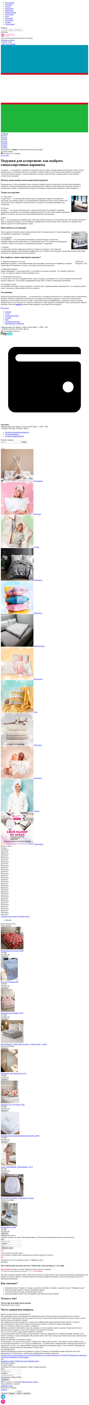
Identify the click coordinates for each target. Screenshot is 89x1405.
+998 (8, 44)
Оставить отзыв (23, 916)
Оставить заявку (23, 1357)
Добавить (5, 957)
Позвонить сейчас (7, 1361)
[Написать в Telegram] (3, 1398)
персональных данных (30, 1382)
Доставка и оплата (8, 40)
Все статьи (5, 155)
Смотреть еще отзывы (9, 916)
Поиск (24, 442)
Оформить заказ (7, 1248)
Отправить (5, 1379)
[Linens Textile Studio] (8, 36)
